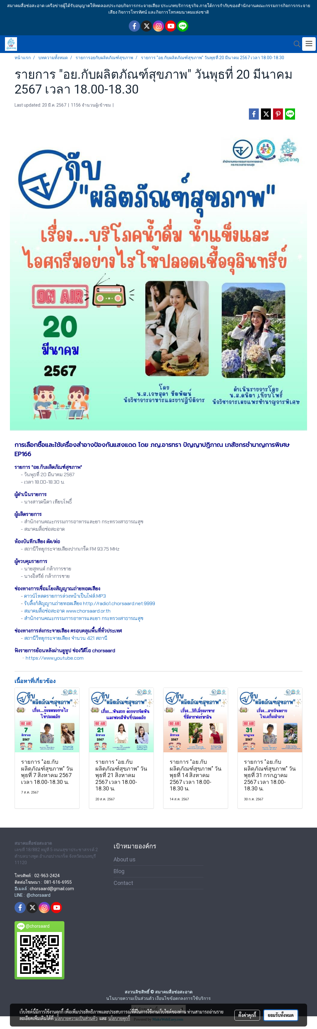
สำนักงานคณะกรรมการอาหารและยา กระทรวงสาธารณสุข (83, 618)
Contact (123, 883)
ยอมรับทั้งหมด (281, 1015)
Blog (119, 871)
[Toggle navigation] (309, 44)
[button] (295, 44)
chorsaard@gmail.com (52, 888)
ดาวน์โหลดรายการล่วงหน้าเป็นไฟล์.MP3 (65, 596)
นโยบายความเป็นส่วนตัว (76, 1018)
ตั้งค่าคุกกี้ (247, 1015)
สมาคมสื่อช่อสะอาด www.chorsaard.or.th (67, 611)
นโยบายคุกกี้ (119, 1018)
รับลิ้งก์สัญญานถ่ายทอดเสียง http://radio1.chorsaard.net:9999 (89, 603)
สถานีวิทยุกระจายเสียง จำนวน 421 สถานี (65, 638)
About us (125, 859)
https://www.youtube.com (55, 658)
